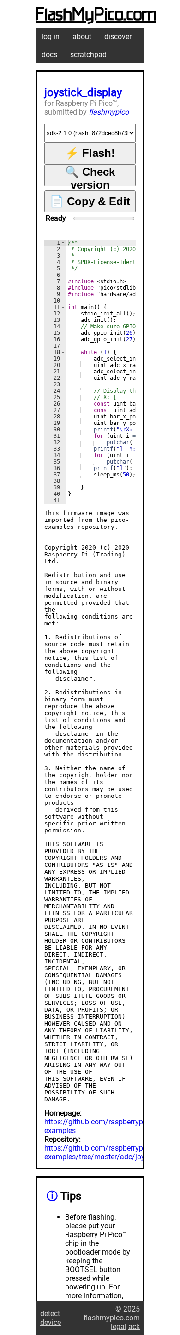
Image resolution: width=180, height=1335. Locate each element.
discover (118, 36)
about (81, 36)
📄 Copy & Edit (90, 201)
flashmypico (109, 112)
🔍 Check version (90, 176)
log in (51, 36)
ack (134, 1326)
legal (118, 1326)
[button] (63, 243)
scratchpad (88, 54)
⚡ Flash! (90, 153)
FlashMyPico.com (96, 15)
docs (49, 54)
